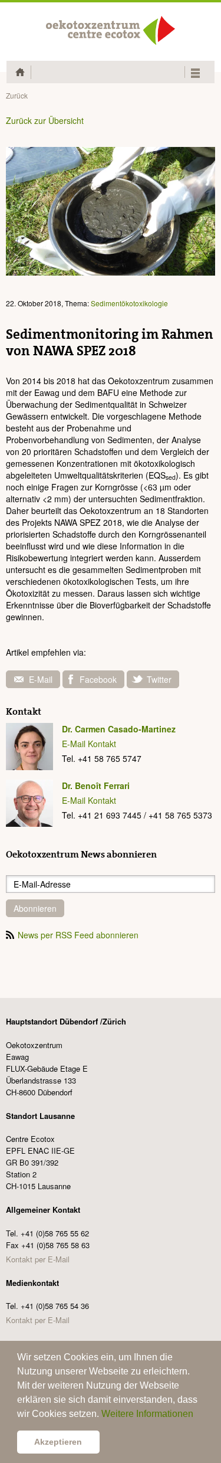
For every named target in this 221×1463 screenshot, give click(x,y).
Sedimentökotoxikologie (129, 303)
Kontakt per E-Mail (38, 1259)
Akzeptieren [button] (58, 1441)
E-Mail (40, 679)
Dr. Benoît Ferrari (96, 785)
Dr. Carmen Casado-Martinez (119, 729)
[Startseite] (111, 30)
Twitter (159, 679)
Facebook (98, 679)
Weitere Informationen (147, 1414)
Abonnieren (35, 908)
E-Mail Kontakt (89, 743)
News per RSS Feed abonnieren (78, 935)
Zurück (17, 95)
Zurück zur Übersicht (45, 120)
